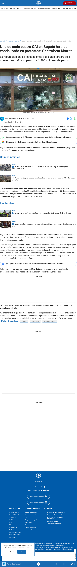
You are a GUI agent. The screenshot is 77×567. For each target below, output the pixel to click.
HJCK (10, 522)
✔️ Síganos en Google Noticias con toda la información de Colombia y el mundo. (35, 264)
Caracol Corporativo (14, 535)
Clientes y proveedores (31, 525)
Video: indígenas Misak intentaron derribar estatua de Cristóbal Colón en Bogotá (43, 213)
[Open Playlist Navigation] (74, 564)
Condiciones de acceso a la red (56, 512)
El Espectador (13, 527)
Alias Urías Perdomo (15, 8)
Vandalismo (35, 321)
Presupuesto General (44, 8)
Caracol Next (12, 537)
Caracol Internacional (15, 532)
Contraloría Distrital (49, 321)
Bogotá (17, 41)
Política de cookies (52, 521)
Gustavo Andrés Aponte (29, 8)
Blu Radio (2, 41)
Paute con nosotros (30, 527)
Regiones (10, 41)
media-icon (38, 564)
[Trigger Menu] (3, 3)
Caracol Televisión (14, 515)
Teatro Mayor (13, 530)
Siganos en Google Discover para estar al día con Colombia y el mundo (31, 142)
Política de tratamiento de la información (55, 518)
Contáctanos (28, 522)
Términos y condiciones (54, 523)
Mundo (14, 221)
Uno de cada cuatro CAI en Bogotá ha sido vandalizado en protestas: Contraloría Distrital (46, 41)
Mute (56, 564)
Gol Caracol (12, 517)
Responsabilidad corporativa (55, 515)
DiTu (10, 525)
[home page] (38, 3)
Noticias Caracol (14, 512)
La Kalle (11, 520)
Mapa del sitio (29, 530)
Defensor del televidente (32, 515)
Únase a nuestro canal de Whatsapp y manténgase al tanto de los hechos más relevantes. (38, 137)
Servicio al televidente (31, 512)
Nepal (54, 8)
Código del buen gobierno (32, 520)
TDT (26, 517)
